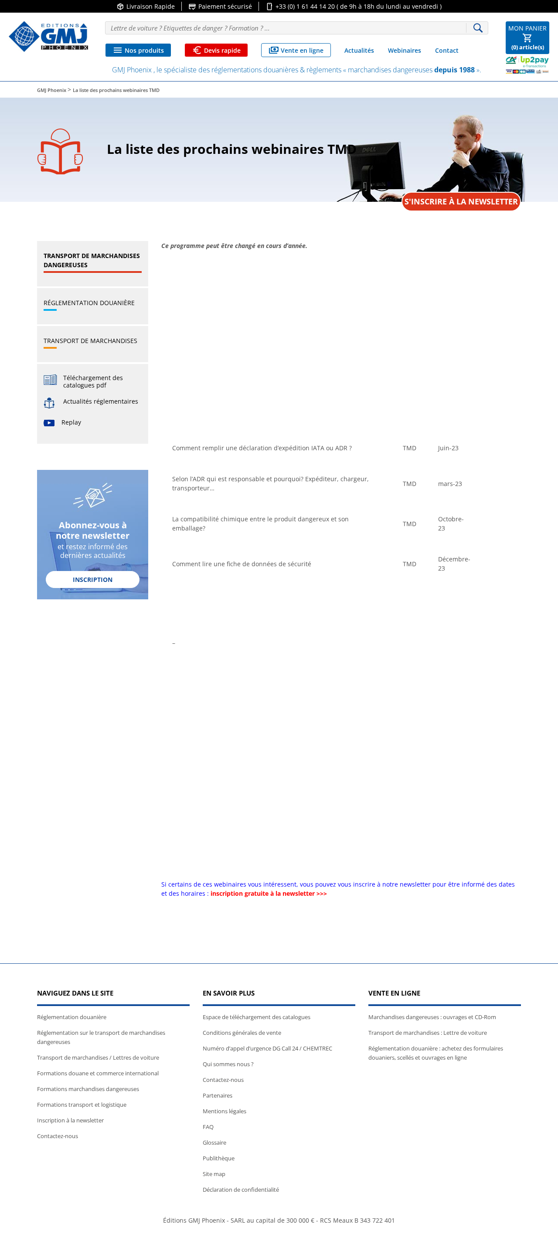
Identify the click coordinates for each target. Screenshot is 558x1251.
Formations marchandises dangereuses (88, 1089)
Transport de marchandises (90, 341)
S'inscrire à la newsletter (461, 201)
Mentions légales (224, 1111)
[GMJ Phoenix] (48, 36)
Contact (447, 50)
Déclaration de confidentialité (241, 1189)
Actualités (359, 50)
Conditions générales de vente (242, 1033)
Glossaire (214, 1142)
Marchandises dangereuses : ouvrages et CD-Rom (432, 1017)
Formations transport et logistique (81, 1104)
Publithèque (219, 1158)
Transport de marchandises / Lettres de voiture (98, 1057)
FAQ (208, 1127)
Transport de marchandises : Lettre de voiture (427, 1033)
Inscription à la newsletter (70, 1120)
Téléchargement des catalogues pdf (93, 381)
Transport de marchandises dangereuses (92, 260)
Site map (214, 1174)
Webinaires (404, 50)
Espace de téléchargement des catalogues (256, 1017)
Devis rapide (216, 50)
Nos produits (138, 50)
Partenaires (217, 1095)
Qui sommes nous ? (228, 1064)
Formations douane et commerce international (98, 1073)
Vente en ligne (296, 50)
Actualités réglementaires (100, 401)
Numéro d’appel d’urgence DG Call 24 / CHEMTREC (267, 1048)
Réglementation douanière (89, 303)
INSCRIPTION (92, 579)
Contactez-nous (57, 1136)
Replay (71, 422)
